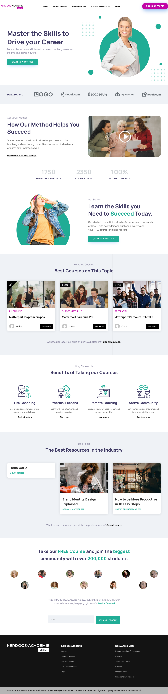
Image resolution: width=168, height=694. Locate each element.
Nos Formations (79, 6)
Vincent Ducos (121, 671)
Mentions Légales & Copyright (101, 690)
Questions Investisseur (124, 677)
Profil (117, 6)
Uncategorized (17, 473)
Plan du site (81, 690)
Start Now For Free (22, 62)
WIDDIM (118, 666)
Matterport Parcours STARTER (134, 317)
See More (47, 326)
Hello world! (19, 468)
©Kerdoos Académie (16, 690)
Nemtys (118, 656)
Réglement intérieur (65, 690)
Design (65, 509)
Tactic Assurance (122, 661)
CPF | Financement (99, 6)
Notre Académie (60, 6)
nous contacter (155, 6)
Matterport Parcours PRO (78, 317)
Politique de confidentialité (128, 690)
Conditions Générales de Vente (41, 690)
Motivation (120, 509)
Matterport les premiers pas (27, 317)
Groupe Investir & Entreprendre (128, 651)
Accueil (44, 6)
